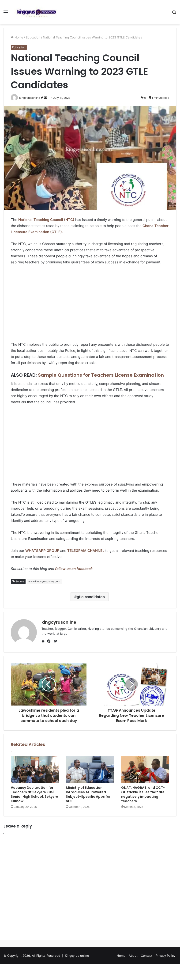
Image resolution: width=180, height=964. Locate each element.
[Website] (44, 641)
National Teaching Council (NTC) (46, 219)
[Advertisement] (90, 304)
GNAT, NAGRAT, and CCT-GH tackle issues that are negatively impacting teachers (143, 794)
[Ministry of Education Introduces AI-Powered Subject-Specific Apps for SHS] (90, 769)
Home (18, 37)
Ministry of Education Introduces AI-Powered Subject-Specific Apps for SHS (88, 794)
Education (33, 37)
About (133, 955)
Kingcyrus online (77, 955)
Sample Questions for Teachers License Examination (101, 375)
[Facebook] (50, 641)
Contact (146, 955)
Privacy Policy (165, 955)
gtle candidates (91, 596)
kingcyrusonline (58, 622)
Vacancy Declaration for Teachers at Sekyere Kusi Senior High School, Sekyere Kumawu (34, 794)
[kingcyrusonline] (36, 12)
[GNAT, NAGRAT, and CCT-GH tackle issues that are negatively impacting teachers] (145, 769)
